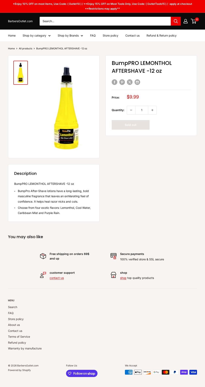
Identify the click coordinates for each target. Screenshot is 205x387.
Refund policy (17, 342)
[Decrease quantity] (131, 110)
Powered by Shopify (19, 370)
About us (14, 324)
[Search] (176, 21)
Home (12, 35)
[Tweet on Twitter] (130, 82)
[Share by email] (137, 82)
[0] (193, 21)
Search (12, 307)
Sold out (130, 124)
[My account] (186, 21)
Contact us (132, 35)
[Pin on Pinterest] (122, 82)
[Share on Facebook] (114, 82)
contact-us (57, 278)
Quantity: (118, 110)
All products (25, 48)
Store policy (110, 35)
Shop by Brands (68, 35)
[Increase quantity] (152, 110)
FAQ (93, 35)
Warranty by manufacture (25, 348)
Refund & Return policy (162, 35)
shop (123, 278)
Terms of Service (19, 336)
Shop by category (34, 35)
